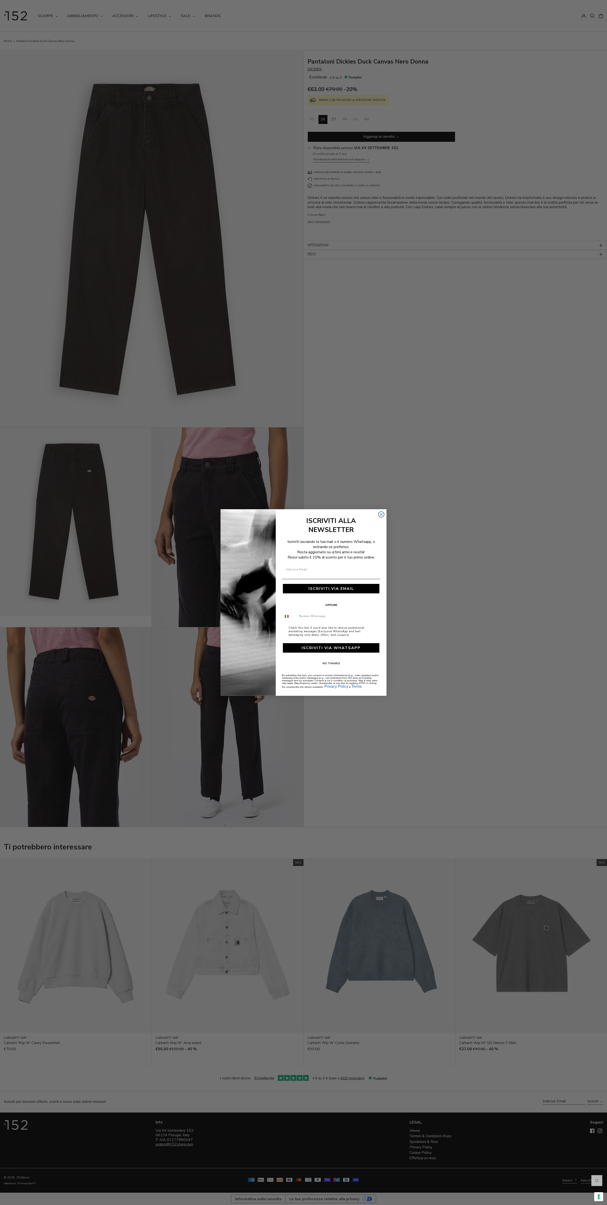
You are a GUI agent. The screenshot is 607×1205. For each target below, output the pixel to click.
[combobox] (289, 616)
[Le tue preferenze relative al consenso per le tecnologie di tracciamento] (598, 1196)
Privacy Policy (336, 686)
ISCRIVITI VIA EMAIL (331, 588)
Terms (356, 686)
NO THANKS (331, 663)
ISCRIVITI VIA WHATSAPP (331, 648)
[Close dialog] (381, 514)
